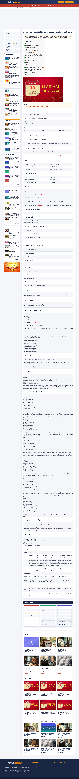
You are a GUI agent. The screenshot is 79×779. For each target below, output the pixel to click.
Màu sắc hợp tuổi (28, 615)
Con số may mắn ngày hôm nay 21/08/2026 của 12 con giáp (14, 176)
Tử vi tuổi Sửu (16, 33)
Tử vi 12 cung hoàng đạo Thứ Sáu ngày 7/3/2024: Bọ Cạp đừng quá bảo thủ (14, 133)
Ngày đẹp (13, 7)
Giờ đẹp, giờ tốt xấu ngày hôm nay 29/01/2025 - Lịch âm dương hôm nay (64, 713)
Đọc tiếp (26, 673)
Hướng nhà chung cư (29, 610)
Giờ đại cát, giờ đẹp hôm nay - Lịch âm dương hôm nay (14, 58)
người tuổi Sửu (39, 205)
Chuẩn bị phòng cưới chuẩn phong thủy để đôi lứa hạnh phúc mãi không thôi (14, 104)
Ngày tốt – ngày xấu (46, 610)
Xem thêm (17, 184)
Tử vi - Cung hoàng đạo (50, 5)
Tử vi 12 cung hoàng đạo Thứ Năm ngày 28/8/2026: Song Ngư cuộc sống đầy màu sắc (14, 144)
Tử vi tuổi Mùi (16, 43)
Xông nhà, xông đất (61, 615)
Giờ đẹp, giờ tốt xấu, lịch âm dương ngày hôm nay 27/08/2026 (63, 650)
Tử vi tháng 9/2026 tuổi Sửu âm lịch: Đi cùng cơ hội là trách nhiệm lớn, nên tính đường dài (14, 219)
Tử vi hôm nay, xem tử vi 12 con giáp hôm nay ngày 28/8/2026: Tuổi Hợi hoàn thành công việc (14, 204)
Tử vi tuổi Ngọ (8, 43)
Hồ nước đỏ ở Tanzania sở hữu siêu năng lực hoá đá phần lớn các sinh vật (14, 72)
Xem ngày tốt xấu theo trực (32, 50)
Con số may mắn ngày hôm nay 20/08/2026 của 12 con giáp (14, 172)
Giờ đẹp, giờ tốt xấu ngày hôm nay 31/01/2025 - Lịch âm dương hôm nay (48, 713)
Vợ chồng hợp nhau (61, 624)
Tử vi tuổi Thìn (9, 40)
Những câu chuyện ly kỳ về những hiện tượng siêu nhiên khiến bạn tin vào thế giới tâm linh (14, 256)
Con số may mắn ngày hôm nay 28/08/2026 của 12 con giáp (14, 124)
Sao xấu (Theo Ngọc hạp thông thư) (34, 55)
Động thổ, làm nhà (45, 618)
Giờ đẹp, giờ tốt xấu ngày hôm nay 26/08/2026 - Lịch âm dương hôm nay (47, 670)
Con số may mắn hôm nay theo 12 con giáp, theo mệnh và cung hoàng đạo (14, 67)
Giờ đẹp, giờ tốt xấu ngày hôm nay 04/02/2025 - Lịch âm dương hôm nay (31, 694)
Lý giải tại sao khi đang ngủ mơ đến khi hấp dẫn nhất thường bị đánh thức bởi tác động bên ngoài (14, 115)
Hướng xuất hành (29, 59)
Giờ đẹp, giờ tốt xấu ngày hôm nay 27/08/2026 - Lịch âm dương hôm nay (31, 670)
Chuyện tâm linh (61, 5)
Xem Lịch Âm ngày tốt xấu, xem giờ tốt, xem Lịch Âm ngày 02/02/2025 (14, 63)
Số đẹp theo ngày (15, 5)
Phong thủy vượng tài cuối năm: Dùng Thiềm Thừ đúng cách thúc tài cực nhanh (14, 100)
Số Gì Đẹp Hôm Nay (35, 628)
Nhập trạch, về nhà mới (46, 615)
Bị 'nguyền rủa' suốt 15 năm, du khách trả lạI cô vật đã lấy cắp (14, 76)
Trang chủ (7, 5)
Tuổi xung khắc (29, 52)
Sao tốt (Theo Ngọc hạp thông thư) (34, 54)
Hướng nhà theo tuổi (29, 613)
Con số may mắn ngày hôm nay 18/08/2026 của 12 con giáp (14, 163)
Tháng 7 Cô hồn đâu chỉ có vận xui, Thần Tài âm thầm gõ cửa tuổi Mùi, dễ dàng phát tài (14, 231)
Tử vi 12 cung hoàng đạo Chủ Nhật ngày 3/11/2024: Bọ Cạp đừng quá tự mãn (14, 91)
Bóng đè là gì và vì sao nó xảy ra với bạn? (14, 251)
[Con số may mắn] (12, 267)
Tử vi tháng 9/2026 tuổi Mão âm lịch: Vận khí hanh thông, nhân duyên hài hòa (14, 214)
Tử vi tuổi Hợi (16, 50)
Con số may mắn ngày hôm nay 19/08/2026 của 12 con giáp (14, 167)
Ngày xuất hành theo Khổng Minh (33, 69)
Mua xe (43, 621)
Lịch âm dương (29, 43)
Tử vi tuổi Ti (16, 40)
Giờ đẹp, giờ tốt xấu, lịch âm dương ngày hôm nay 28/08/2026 (14, 129)
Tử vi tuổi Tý (8, 33)
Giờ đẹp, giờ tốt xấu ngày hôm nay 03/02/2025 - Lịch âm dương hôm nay (47, 694)
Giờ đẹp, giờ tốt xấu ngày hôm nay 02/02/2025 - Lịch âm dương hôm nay (64, 694)
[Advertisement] (39, 19)
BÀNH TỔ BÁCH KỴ (30, 72)
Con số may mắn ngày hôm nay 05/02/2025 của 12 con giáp (36, 106)
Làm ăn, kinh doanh (61, 621)
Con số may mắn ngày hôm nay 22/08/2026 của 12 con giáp (14, 181)
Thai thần (27, 64)
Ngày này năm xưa (29, 74)
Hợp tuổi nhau (60, 618)
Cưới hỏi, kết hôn (45, 613)
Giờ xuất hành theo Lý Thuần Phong (34, 65)
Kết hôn (59, 610)
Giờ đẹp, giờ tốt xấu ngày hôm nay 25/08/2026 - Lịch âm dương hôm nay (64, 670)
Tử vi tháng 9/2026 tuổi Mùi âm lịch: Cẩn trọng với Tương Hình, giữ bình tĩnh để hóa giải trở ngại (14, 209)
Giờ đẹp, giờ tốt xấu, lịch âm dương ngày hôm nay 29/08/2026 (30, 650)
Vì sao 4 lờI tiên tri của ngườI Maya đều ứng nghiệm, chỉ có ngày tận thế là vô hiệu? (13, 237)
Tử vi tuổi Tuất (8, 50)
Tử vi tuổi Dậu (16, 46)
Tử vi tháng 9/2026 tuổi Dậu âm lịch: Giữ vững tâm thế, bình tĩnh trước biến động (14, 139)
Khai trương (44, 624)
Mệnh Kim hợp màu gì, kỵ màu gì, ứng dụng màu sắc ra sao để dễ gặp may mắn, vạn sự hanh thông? (14, 110)
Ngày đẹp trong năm (25, 5)
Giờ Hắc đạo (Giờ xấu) (31, 47)
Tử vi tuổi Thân (8, 47)
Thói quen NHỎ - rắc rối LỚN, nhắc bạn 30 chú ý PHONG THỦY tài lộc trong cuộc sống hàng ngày (14, 81)
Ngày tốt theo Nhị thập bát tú (32, 60)
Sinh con (59, 613)
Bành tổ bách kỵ (29, 71)
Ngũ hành (27, 49)
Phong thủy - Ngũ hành (37, 5)
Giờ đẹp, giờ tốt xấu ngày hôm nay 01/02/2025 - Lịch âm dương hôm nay (31, 713)
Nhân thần (27, 62)
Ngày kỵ (27, 57)
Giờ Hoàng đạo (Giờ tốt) (31, 45)
